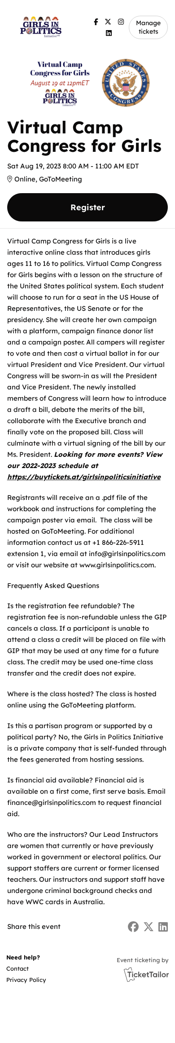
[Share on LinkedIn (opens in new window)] (163, 927)
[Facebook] (96, 22)
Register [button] (87, 207)
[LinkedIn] (109, 33)
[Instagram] (121, 22)
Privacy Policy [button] (26, 979)
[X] (108, 22)
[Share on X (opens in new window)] (148, 927)
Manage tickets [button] (148, 27)
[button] (25, 968)
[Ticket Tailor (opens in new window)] (146, 974)
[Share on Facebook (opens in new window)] (133, 927)
